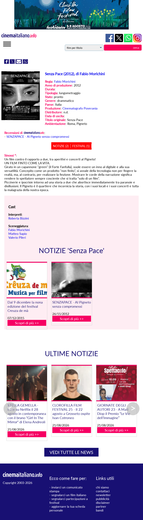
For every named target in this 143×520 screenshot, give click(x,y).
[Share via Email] (19, 62)
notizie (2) (61, 146)
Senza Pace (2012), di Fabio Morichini (75, 73)
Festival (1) (81, 146)
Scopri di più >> (27, 323)
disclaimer (103, 502)
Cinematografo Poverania (79, 108)
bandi (99, 510)
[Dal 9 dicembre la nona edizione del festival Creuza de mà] (27, 280)
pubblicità (102, 499)
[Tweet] (13, 62)
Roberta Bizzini (18, 218)
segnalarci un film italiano (68, 495)
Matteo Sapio (17, 234)
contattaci (103, 491)
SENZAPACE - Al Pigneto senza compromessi (37, 136)
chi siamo (102, 487)
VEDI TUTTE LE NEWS (71, 452)
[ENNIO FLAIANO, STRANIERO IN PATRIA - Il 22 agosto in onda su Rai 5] (96, 383)
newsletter (103, 495)
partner (101, 506)
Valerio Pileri (17, 237)
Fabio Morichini (64, 81)
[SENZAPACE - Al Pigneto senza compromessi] (71, 280)
